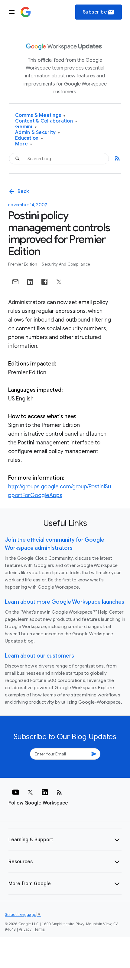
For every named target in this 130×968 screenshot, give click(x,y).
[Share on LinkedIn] (30, 282)
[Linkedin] (44, 792)
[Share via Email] (15, 282)
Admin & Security (37, 132)
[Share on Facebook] (44, 282)
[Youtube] (15, 792)
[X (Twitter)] (30, 792)
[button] (65, 840)
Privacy (25, 929)
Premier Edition (23, 264)
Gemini (26, 127)
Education (29, 138)
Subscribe (99, 12)
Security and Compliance (66, 264)
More (23, 144)
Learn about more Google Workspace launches (64, 602)
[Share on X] (59, 282)
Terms (39, 929)
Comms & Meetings (40, 115)
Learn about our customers (39, 655)
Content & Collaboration (46, 121)
